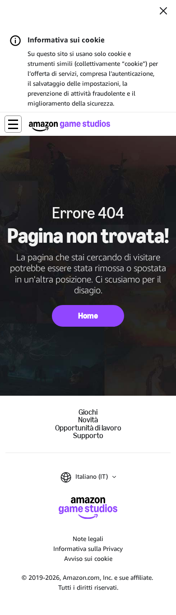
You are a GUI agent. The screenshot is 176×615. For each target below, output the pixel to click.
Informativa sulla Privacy (88, 548)
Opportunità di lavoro (88, 428)
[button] (13, 124)
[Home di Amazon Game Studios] (69, 125)
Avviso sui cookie (88, 558)
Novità (88, 420)
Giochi (88, 412)
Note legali (88, 538)
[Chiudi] (163, 11)
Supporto (88, 435)
